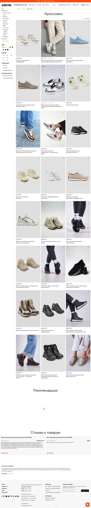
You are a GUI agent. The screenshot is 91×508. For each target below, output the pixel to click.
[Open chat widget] (88, 505)
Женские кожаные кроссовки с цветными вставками (25, 242)
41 (7, 60)
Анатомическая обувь (7, 13)
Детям (39, 5)
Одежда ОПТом (49, 500)
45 (11, 55)
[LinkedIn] (18, 496)
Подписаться (85, 490)
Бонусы (47, 490)
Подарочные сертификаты (52, 488)
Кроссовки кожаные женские (22, 197)
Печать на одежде (50, 498)
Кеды (4, 25)
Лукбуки (4, 488)
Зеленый (10, 47)
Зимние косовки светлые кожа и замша (51, 242)
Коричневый (12, 47)
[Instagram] (4, 496)
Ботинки (5, 20)
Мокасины (5, 29)
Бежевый (5, 47)
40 (7, 57)
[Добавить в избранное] (39, 22)
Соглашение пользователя (52, 492)
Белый (7, 47)
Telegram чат (25, 503)
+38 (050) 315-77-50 (26, 498)
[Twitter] (9, 496)
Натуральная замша (8, 78)
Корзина (87, 5)
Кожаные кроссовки (72, 105)
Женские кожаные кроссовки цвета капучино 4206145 (16, 437)
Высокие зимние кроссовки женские (27, 330)
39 (7, 55)
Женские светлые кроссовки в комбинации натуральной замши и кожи (51, 106)
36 (3, 55)
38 (3, 60)
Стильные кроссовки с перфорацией (23, 61)
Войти (77, 5)
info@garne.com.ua (26, 505)
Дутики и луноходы (5, 22)
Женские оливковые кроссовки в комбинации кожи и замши (26, 151)
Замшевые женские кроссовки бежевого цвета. (25, 105)
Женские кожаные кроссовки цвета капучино (75, 375)
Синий (5, 49)
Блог (3, 490)
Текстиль (5, 67)
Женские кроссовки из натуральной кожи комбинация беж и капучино (52, 61)
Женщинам (4, 10)
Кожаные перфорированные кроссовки (50, 197)
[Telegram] (15, 496)
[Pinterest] (11, 496)
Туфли (4, 34)
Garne (18, 9)
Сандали (5, 31)
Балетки (5, 16)
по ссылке (10, 473)
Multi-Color (3, 47)
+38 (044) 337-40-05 (64, 5)
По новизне (87, 18)
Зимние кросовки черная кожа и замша (73, 242)
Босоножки (6, 18)
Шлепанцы (5, 36)
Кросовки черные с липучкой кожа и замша (50, 286)
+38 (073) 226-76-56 (26, 500)
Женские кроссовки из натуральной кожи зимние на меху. (27, 286)
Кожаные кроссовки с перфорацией (47, 331)
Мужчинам (32, 5)
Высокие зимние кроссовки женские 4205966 (59, 437)
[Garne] (6, 5)
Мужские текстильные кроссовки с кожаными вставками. (76, 286)
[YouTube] (6, 496)
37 (3, 57)
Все (3, 8)
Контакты (5, 492)
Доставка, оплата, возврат (52, 486)
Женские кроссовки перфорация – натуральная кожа (49, 152)
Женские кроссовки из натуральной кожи (73, 151)
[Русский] (54, 5)
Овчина (5, 65)
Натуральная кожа (7, 70)
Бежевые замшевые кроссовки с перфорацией (74, 197)
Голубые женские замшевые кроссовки (74, 61)
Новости (4, 486)
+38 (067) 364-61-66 (26, 496)
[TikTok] (13, 496)
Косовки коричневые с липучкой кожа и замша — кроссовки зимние (26, 376)
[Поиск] (43, 5)
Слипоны (5, 33)
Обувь (23, 9)
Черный (7, 49)
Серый (3, 49)
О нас (3, 484)
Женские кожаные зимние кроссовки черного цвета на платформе (49, 376)
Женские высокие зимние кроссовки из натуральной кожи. (76, 331)
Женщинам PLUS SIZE (20, 5)
